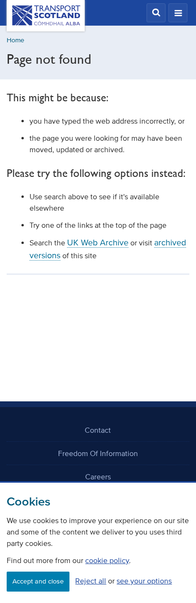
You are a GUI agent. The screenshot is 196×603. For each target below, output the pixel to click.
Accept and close (38, 581)
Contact (98, 430)
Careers (98, 476)
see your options (144, 580)
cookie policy (107, 560)
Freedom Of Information (98, 453)
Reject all (90, 580)
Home (15, 40)
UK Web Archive (97, 242)
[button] (156, 12)
